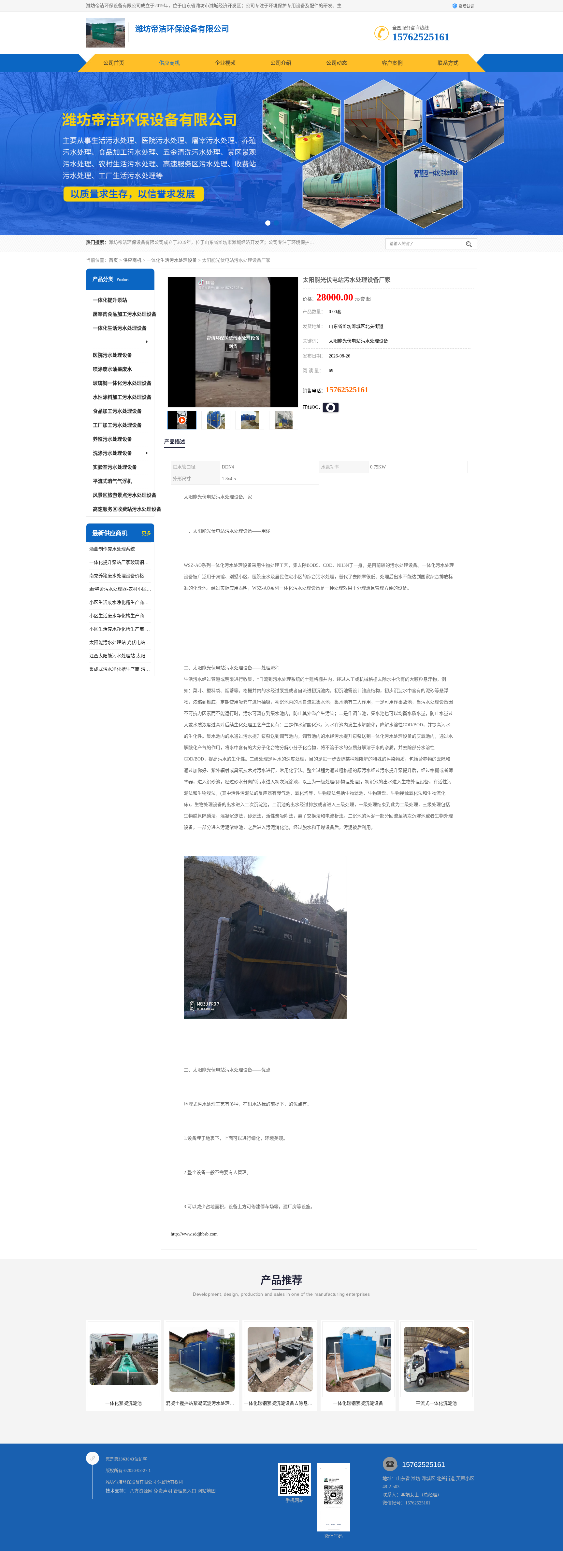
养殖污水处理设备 (112, 439)
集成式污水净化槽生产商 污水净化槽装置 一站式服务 (120, 669)
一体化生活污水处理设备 (172, 260)
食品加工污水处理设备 (117, 411)
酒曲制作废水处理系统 (112, 549)
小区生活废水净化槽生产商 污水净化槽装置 (120, 629)
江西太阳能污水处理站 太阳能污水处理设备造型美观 (120, 655)
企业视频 (225, 63)
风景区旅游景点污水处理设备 (124, 495)
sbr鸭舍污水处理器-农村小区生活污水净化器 (120, 589)
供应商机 (169, 63)
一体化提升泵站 (110, 300)
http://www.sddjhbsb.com (194, 1234)
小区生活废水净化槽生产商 (116, 615)
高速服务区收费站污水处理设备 (127, 509)
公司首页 (113, 63)
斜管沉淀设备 (436, 1403)
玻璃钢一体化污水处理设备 (122, 383)
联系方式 (448, 63)
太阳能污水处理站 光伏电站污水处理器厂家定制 (120, 642)
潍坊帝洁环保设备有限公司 (131, 1481)
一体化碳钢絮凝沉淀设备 (202, 1403)
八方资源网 (141, 1490)
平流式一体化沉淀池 (279, 1403)
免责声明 (163, 1490)
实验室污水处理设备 (115, 467)
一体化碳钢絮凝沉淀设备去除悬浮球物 (126, 1403)
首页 (113, 260)
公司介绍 (280, 63)
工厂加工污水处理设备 (117, 425)
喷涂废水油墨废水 (112, 369)
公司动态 (336, 63)
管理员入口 (184, 1490)
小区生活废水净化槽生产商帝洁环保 (120, 602)
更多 (146, 533)
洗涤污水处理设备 (112, 453)
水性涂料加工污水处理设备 (122, 397)
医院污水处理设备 (112, 355)
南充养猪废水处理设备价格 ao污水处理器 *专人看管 (120, 575)
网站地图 (206, 1490)
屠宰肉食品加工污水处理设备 (124, 314)
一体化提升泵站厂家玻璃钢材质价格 (120, 562)
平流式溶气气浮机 (112, 481)
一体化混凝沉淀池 (358, 1403)
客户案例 (392, 63)
